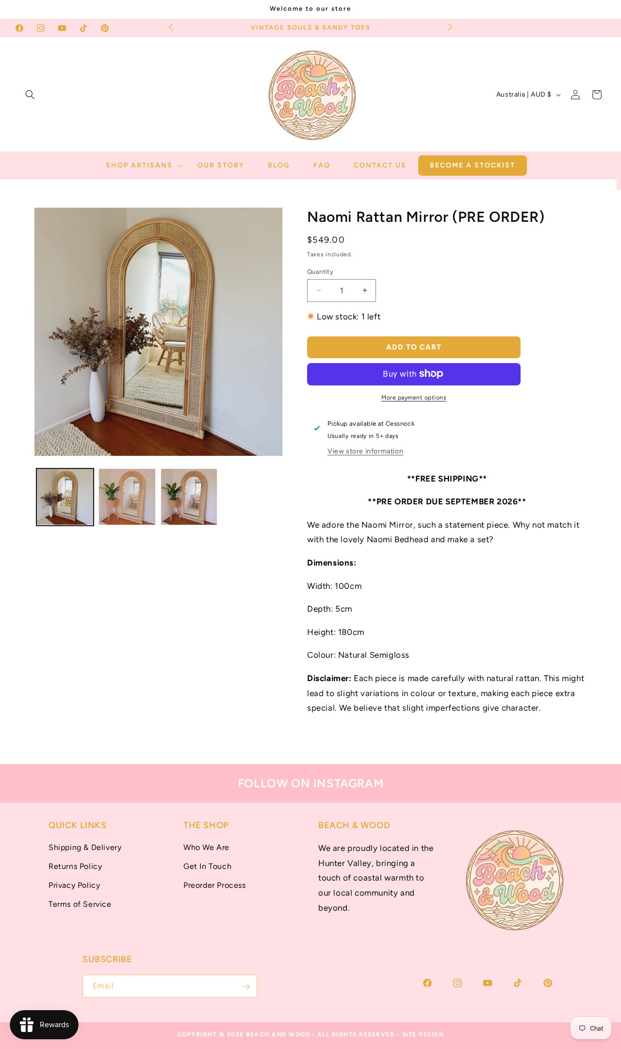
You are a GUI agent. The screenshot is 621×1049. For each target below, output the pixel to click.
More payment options (413, 397)
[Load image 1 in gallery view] (65, 497)
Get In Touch (207, 866)
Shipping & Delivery (85, 847)
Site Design (423, 1034)
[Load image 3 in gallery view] (189, 497)
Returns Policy (75, 866)
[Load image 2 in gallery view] (127, 497)
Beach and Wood (278, 1034)
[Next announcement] (450, 26)
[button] (30, 94)
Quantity (320, 271)
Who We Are (206, 847)
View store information (365, 451)
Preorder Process (214, 885)
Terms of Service (80, 904)
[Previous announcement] (170, 26)
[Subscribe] (246, 986)
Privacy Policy (74, 885)
